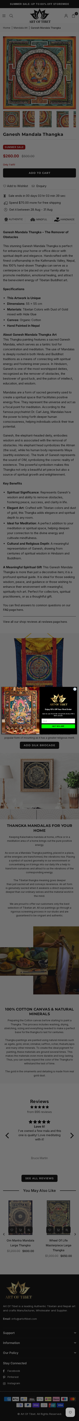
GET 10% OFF (58, 726)
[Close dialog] (74, 689)
